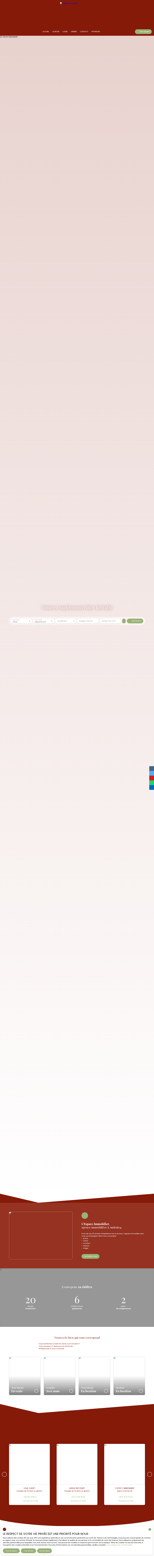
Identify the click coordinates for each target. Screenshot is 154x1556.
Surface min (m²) (109, 621)
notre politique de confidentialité (119, 1545)
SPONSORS (96, 31)
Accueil (46, 31)
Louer (65, 31)
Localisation (62, 621)
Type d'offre (15, 620)
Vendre (74, 31)
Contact (84, 31)
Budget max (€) (86, 621)
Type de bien (38, 620)
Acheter (55, 31)
